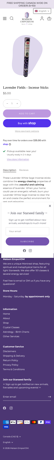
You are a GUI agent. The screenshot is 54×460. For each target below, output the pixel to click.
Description (9, 170)
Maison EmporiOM (19, 448)
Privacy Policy (10, 364)
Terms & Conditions (14, 369)
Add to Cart (27, 113)
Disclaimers (9, 351)
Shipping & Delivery (14, 355)
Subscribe (27, 241)
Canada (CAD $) (10, 436)
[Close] (50, 206)
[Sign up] (49, 396)
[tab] (11, 170)
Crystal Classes (11, 327)
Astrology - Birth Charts (16, 331)
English (6, 442)
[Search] (11, 19)
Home (6, 313)
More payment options (27, 131)
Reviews (23, 170)
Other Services (11, 336)
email (19, 280)
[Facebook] (24, 250)
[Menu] (5, 18)
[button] (42, 11)
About (6, 318)
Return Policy (10, 360)
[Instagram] (30, 250)
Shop (6, 322)
